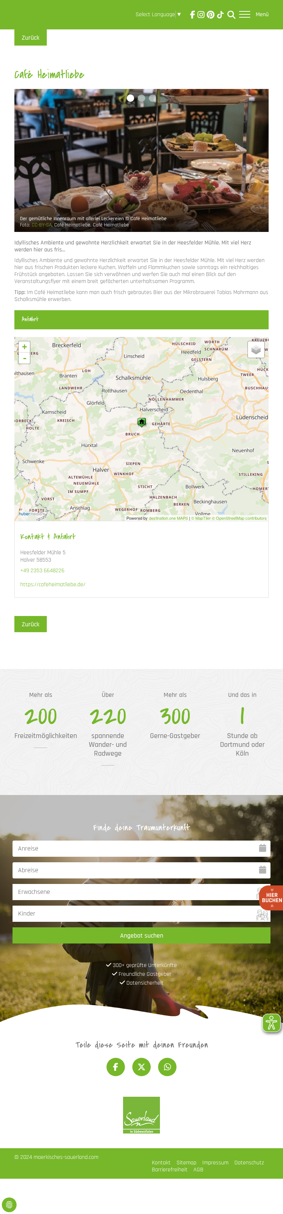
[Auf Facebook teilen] (115, 1067)
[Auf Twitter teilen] (141, 1067)
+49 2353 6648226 (42, 570)
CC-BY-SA (42, 225)
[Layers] (256, 349)
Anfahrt (30, 319)
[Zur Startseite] (35, 16)
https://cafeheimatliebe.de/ (52, 584)
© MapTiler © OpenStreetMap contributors (229, 518)
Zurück (30, 37)
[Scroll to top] (267, 1198)
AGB (198, 1170)
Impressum (215, 1163)
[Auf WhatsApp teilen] (167, 1067)
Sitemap (186, 1163)
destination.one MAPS (168, 518)
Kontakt (161, 1163)
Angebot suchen (141, 935)
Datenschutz (249, 1163)
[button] (130, 98)
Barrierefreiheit (170, 1170)
